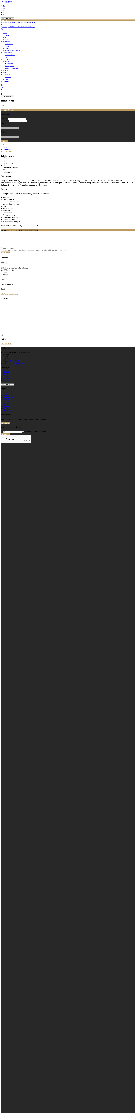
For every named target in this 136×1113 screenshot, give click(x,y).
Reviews (5, 79)
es (3, 10)
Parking (7, 35)
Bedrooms (6, 42)
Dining (7, 61)
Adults (3, 123)
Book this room (5, 252)
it (3, 14)
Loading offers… (10, 55)
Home (5, 33)
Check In (4, 118)
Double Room (9, 44)
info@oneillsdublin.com (9, 294)
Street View (6, 70)
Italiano (5, 380)
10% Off (7, 57)
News (6, 37)
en (4, 8)
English (5, 374)
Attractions (8, 77)
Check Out (4, 121)
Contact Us (6, 81)
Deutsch (6, 372)
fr (3, 12)
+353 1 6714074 (6, 2)
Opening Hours (9, 66)
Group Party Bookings (11, 68)
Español (6, 376)
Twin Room (8, 46)
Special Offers (7, 53)
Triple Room (8, 48)
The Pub (6, 59)
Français (6, 378)
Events (7, 39)
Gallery (5, 72)
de (4, 6)
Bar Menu (10, 64)
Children (4, 132)
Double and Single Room (12, 50)
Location (6, 75)
